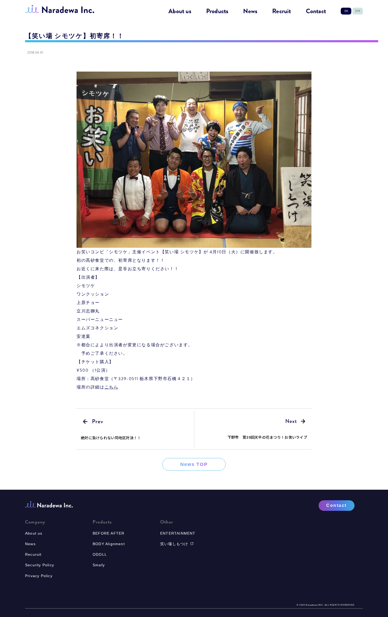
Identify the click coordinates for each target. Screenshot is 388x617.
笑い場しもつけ (174, 544)
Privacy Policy (39, 576)
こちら (112, 387)
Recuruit (33, 554)
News (250, 11)
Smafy (99, 565)
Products (217, 11)
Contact (316, 11)
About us (179, 11)
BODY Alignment (109, 544)
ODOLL (100, 554)
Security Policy (39, 565)
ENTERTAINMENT (178, 533)
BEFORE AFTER (108, 533)
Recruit (281, 11)
